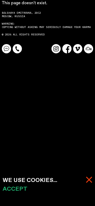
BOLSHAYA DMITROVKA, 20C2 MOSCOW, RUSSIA (22, 14)
